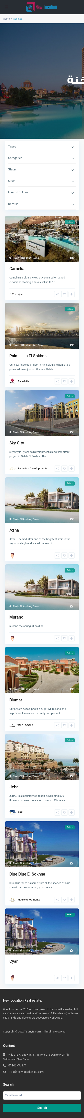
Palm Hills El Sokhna (28, 355)
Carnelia (16, 268)
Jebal (14, 786)
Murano (16, 617)
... (56, 282)
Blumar (15, 700)
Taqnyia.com (32, 1031)
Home (6, 18)
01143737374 (17, 1065)
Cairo (35, 257)
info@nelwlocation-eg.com (26, 1071)
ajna (20, 294)
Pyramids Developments (32, 468)
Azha (14, 530)
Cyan (14, 961)
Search (42, 1107)
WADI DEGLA (25, 725)
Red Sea (37, 345)
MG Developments (29, 899)
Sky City (16, 443)
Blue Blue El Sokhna (27, 874)
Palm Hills (23, 381)
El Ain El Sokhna (21, 257)
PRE (20, 812)
